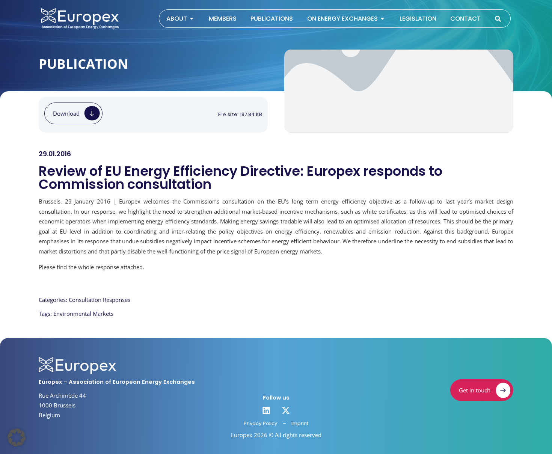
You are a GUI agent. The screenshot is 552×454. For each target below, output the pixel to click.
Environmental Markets (83, 313)
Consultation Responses (99, 299)
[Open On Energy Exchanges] (382, 18)
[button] (16, 437)
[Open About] (192, 18)
